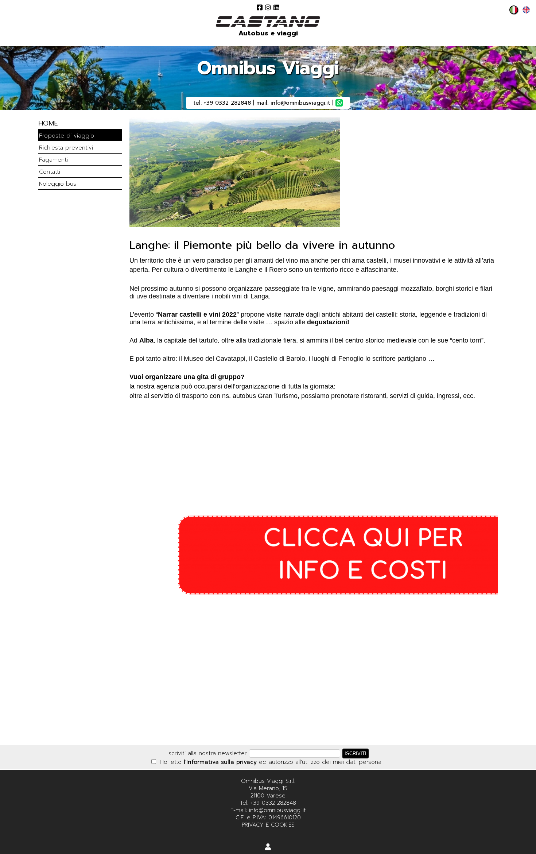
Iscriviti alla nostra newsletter (207, 753)
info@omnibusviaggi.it (300, 103)
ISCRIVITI (355, 753)
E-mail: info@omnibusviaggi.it (268, 810)
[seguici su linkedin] (276, 7)
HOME (48, 123)
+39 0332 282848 (227, 103)
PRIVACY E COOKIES (268, 825)
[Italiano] (512, 12)
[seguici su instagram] (268, 7)
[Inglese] (524, 12)
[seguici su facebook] (260, 7)
